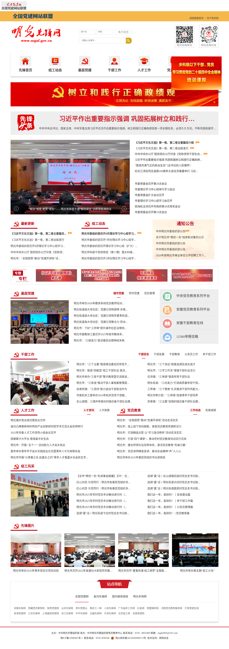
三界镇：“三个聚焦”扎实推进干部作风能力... (173, 389)
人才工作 (27, 410)
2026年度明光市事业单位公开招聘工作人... (181, 255)
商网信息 (163, 638)
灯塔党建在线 (192, 608)
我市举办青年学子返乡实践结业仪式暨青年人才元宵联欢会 (45, 451)
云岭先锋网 (67, 608)
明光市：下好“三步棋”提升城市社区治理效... (100, 328)
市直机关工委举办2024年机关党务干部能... (101, 395)
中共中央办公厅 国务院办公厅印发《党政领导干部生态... (168, 154)
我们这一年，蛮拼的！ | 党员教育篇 (168, 513)
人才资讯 (88, 410)
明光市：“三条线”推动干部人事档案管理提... (102, 382)
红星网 (140, 608)
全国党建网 (138, 613)
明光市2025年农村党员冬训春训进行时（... (101, 494)
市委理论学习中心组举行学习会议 (155, 189)
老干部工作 (209, 354)
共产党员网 (212, 18)
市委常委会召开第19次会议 (151, 212)
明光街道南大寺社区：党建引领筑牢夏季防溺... (101, 315)
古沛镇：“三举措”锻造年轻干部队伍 (168, 376)
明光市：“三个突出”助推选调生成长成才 (171, 364)
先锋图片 (27, 526)
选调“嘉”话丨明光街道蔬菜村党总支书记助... (173, 488)
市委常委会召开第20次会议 (151, 183)
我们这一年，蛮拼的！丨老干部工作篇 (170, 500)
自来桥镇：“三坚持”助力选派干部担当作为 (101, 389)
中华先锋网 (81, 613)
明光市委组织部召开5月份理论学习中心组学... (108, 258)
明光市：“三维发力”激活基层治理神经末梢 (99, 340)
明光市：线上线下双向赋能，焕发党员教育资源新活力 (149, 426)
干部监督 (159, 354)
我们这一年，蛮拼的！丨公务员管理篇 (170, 507)
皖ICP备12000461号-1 (72, 638)
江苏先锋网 (34, 613)
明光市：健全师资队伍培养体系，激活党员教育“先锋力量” (151, 445)
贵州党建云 (81, 608)
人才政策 (104, 410)
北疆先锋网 (96, 613)
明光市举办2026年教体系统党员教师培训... (99, 303)
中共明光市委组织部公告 (170, 231)
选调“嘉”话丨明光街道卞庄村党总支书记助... (102, 513)
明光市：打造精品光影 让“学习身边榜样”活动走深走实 (149, 432)
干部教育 (174, 354)
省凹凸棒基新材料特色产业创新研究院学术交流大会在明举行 (47, 426)
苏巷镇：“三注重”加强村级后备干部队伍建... (173, 401)
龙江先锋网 (67, 613)
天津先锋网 (110, 613)
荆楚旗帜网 (153, 608)
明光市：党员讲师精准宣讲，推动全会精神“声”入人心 (149, 451)
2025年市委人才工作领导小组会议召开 (33, 432)
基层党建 (27, 293)
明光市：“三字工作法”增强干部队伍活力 (171, 370)
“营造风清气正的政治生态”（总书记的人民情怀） (163, 165)
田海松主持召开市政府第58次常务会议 (157, 206)
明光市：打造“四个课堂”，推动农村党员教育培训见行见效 (151, 438)
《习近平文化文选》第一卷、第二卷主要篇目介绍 (164, 142)
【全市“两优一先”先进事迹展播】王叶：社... (102, 476)
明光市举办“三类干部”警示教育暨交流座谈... (102, 376)
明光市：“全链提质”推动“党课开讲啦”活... (35, 258)
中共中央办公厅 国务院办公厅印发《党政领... (37, 252)
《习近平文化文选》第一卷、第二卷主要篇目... (38, 233)
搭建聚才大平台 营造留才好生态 (30, 438)
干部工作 (27, 354)
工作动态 (195, 410)
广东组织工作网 (126, 608)
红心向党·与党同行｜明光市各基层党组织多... (103, 482)
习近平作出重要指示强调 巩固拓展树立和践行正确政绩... (168, 159)
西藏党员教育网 (36, 608)
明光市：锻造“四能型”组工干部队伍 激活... (101, 370)
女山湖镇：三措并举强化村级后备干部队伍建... (104, 401)
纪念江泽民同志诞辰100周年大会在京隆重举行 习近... (166, 171)
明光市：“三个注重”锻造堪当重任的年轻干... (102, 364)
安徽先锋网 (20, 608)
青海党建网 (20, 613)
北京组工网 (124, 613)
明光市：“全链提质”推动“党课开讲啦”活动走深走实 (147, 420)
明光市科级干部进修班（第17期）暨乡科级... (107, 252)
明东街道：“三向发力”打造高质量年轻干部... (173, 382)
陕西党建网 (53, 608)
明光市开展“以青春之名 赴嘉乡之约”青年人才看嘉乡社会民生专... (49, 457)
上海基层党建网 (50, 613)
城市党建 (118, 293)
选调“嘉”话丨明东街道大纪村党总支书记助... (173, 482)
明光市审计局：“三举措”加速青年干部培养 (172, 395)
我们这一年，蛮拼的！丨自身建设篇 (168, 494)
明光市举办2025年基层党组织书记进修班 (141, 457)
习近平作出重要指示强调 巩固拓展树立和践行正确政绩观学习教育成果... (128, 118)
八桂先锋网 (110, 608)
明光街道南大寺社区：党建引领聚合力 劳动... (100, 321)
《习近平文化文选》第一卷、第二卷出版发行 (161, 148)
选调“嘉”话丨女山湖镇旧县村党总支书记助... (173, 476)
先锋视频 (210, 410)
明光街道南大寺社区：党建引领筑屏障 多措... (100, 309)
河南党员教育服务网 (171, 608)
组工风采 (27, 466)
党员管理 (149, 293)
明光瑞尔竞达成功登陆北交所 (28, 420)
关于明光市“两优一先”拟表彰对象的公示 (180, 237)
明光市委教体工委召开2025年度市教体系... (99, 334)
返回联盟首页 (196, 18)
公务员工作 (191, 354)
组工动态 (98, 223)
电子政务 (123, 32)
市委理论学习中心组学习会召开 (153, 200)
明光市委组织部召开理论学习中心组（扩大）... (109, 246)
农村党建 (134, 293)
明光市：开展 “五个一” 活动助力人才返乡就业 (38, 445)
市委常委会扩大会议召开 (149, 195)
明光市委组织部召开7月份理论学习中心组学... (108, 239)
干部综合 (143, 354)
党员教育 (134, 410)
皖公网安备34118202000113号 (131, 638)
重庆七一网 (96, 608)
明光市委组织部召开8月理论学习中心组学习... (38, 246)
